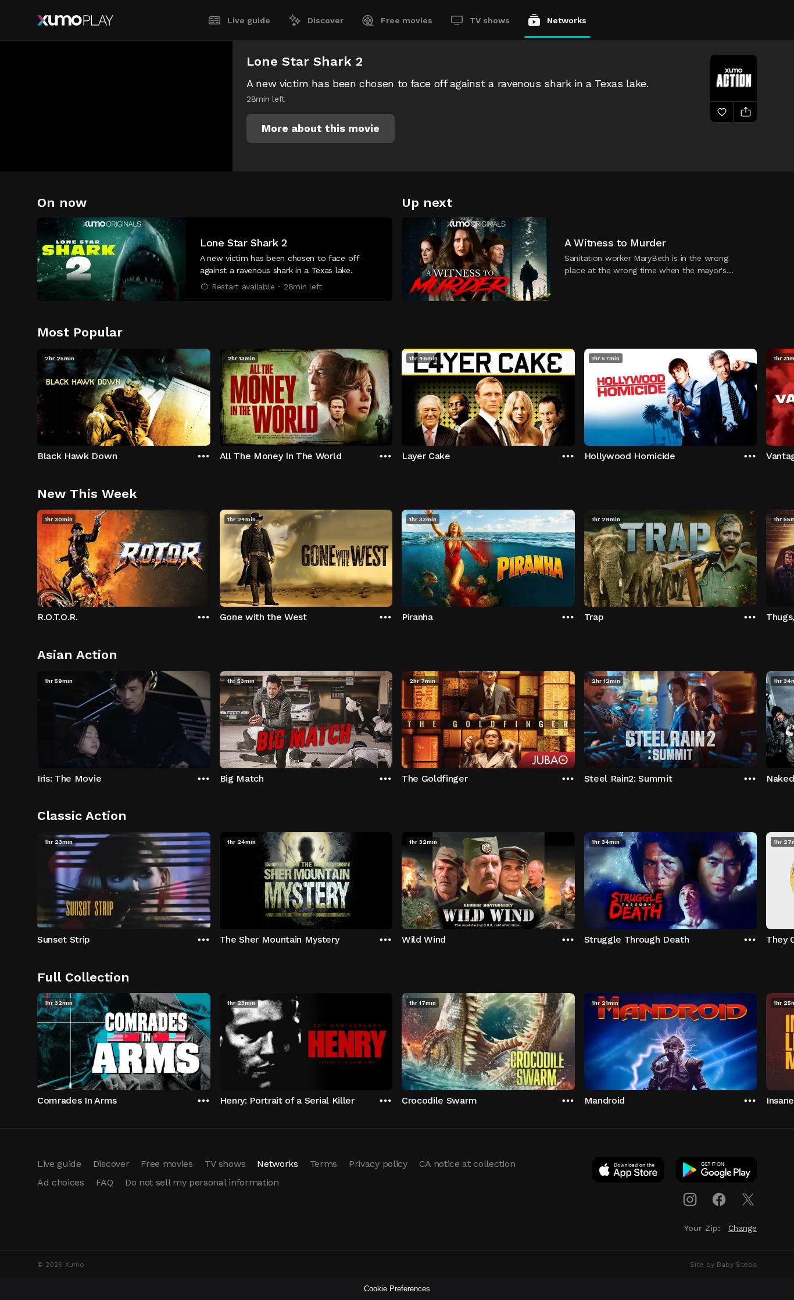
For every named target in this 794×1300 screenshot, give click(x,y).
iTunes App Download (628, 1172)
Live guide (248, 20)
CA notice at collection (467, 1163)
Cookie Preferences (397, 1288)
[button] (320, 128)
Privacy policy (378, 1163)
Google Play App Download (717, 1172)
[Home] (75, 20)
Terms (323, 1163)
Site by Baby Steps (723, 1264)
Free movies (406, 20)
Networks (566, 20)
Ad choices (60, 1182)
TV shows (490, 20)
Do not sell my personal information (202, 1182)
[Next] (757, 395)
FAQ (104, 1182)
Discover (325, 20)
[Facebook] (719, 1199)
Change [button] (742, 1228)
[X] (748, 1199)
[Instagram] (690, 1199)
